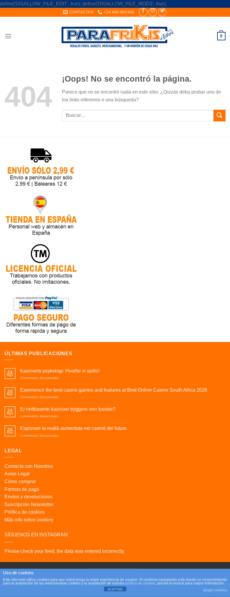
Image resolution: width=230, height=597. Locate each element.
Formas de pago (21, 489)
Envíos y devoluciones (28, 496)
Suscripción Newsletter (29, 504)
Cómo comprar (20, 481)
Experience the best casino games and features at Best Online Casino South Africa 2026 (113, 390)
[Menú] (8, 36)
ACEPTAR (115, 589)
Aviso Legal (17, 473)
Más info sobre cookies (28, 519)
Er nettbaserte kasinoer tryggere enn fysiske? (68, 409)
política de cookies (140, 583)
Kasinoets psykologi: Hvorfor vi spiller (60, 370)
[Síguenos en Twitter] (162, 12)
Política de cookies (24, 511)
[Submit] (220, 115)
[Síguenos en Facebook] (143, 12)
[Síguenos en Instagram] (152, 12)
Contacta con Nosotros (28, 466)
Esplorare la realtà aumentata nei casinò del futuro (73, 428)
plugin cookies (215, 590)
